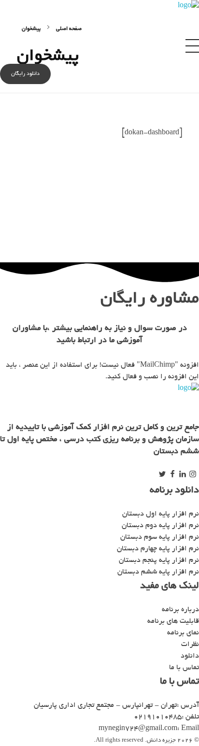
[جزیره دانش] (145, 14)
